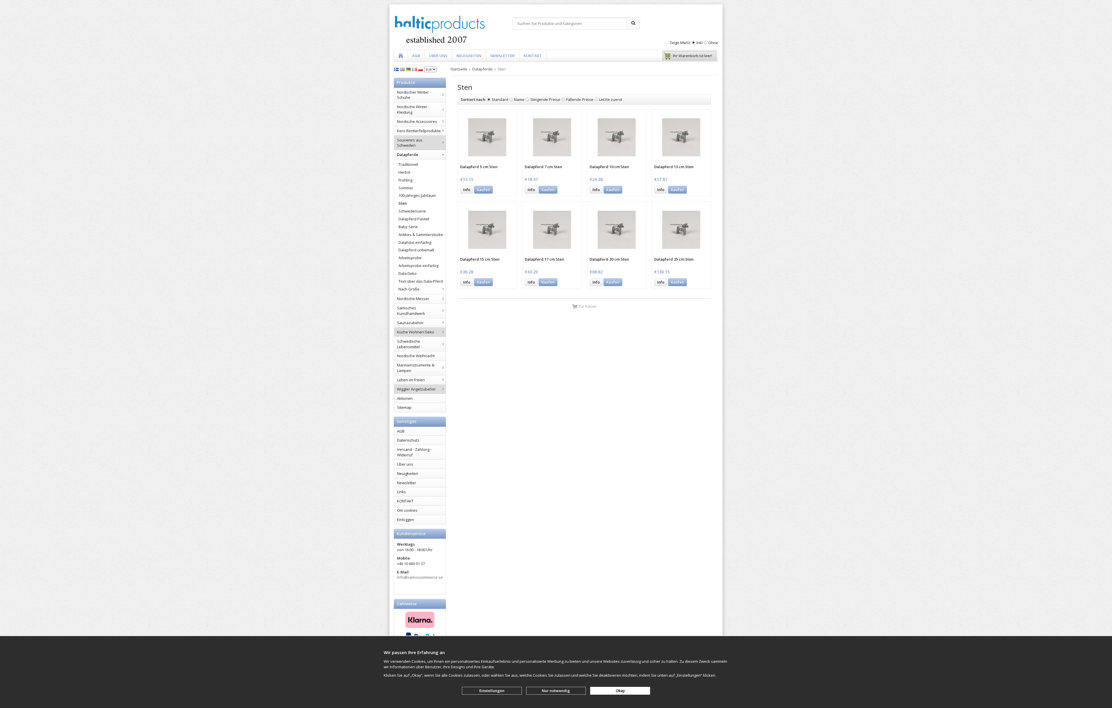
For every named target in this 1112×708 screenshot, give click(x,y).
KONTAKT (533, 55)
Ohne (713, 42)
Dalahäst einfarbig (414, 242)
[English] (403, 69)
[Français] (415, 69)
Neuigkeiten (407, 473)
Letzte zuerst (610, 99)
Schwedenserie (412, 211)
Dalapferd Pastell (413, 219)
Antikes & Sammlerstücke (420, 234)
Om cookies (407, 510)
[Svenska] (397, 69)
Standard (500, 99)
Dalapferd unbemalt (416, 250)
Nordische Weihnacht (416, 355)
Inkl (699, 42)
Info (466, 189)
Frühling (405, 180)
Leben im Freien (411, 379)
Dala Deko (407, 273)
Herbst (404, 172)
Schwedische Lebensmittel (408, 344)
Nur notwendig (556, 690)
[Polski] (421, 69)
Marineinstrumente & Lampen (415, 367)
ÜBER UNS (438, 55)
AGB (416, 55)
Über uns (405, 464)
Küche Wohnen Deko (415, 332)
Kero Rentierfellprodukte (419, 130)
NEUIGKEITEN (468, 55)
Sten (402, 203)
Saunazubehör (410, 322)
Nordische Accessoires (417, 121)
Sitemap (404, 407)
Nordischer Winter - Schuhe (414, 95)
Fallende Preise (579, 99)
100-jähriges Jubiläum (417, 195)
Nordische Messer (413, 298)
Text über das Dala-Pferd (420, 281)
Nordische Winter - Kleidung (413, 109)
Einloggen (405, 519)
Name (519, 99)
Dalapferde (407, 154)
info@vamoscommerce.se (420, 577)
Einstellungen (491, 690)
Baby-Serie (408, 226)
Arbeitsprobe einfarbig (418, 265)
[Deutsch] (409, 69)
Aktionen (405, 398)
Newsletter (406, 482)
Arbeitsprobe (410, 257)
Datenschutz (408, 440)
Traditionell (408, 164)
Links (401, 491)
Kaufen (483, 189)
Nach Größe (409, 289)
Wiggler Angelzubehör (416, 389)
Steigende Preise (545, 99)
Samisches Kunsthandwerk (411, 310)
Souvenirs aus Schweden (410, 142)
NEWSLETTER (502, 55)
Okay (620, 690)
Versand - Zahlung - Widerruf (414, 452)
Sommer (405, 187)
